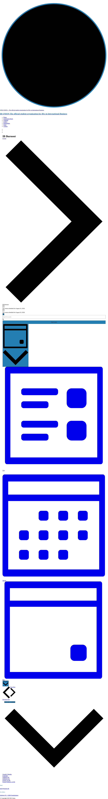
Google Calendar (7, 774)
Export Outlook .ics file (9, 782)
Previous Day (6, 699)
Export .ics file (6, 780)
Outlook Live (6, 779)
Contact (5, 126)
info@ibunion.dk (4, 788)
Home (5, 117)
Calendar (5, 120)
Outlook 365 (6, 777)
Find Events (54, 322)
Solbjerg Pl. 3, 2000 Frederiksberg (9, 795)
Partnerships (6, 123)
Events (4, 138)
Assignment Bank (8, 119)
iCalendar (5, 776)
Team (4, 125)
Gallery (5, 122)
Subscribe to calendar (9, 702)
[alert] (54, 307)
